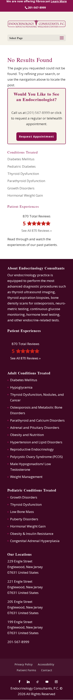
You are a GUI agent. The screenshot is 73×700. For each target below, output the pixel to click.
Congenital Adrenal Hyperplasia (35, 541)
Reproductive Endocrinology (32, 449)
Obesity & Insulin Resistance (31, 533)
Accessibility (46, 664)
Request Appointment (36, 136)
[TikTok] (37, 681)
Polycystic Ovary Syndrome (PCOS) (36, 456)
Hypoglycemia (21, 387)
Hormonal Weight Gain (25, 195)
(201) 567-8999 (38, 112)
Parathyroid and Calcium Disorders (37, 420)
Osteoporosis (20, 407)
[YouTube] (47, 681)
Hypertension (20, 442)
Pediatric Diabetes (21, 166)
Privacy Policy (24, 664)
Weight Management (26, 476)
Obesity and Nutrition (27, 434)
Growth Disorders (20, 188)
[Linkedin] (28, 681)
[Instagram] (56, 681)
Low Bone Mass (22, 511)
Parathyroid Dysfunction (26, 181)
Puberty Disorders (24, 519)
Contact (46, 670)
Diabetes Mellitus (20, 159)
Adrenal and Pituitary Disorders (34, 427)
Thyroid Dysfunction (23, 173)
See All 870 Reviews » (36, 230)
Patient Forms (26, 670)
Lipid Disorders (50, 442)
